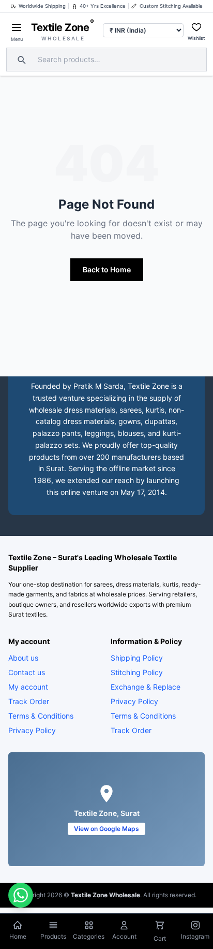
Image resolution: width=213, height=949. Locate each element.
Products (53, 936)
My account (28, 686)
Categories (88, 936)
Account (124, 936)
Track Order (28, 701)
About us (23, 657)
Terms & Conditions (40, 715)
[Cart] (160, 926)
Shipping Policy (137, 657)
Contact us (26, 672)
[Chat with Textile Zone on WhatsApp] (20, 895)
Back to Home (107, 269)
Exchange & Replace (145, 686)
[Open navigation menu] (16, 27)
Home (17, 936)
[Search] (20, 59)
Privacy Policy (32, 730)
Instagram (195, 936)
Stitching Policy (137, 672)
